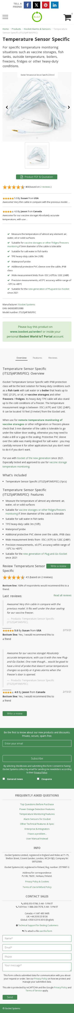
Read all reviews (62, 595)
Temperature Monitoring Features (37, 814)
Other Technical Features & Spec (37, 823)
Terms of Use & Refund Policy (37, 887)
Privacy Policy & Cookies (37, 881)
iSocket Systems (12, 1008)
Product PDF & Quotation (39, 176)
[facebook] (27, 5)
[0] (67, 14)
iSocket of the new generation (34, 458)
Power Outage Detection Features (37, 809)
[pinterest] (45, 5)
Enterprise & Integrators (37, 828)
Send (10, 997)
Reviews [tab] (53, 357)
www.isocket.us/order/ (26, 332)
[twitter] (36, 5)
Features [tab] (37, 357)
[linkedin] (54, 5)
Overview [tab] (22, 357)
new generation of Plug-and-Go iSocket (48, 288)
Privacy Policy (40, 772)
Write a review (58, 566)
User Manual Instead (37, 838)
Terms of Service (34, 990)
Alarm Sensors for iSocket (37, 819)
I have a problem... (37, 833)
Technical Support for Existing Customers (38, 925)
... (69, 202)
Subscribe (37, 758)
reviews (45, 186)
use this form (45, 931)
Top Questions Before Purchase (37, 804)
